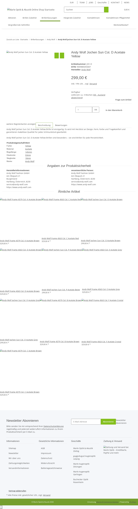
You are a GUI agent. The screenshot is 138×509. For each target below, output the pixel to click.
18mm (28, 158)
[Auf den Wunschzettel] (62, 55)
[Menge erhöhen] (94, 115)
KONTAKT (115, 2)
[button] (115, 9)
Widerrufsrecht (48, 463)
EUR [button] (72, 2)
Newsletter (13, 453)
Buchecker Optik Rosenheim (80, 480)
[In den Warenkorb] (8, 49)
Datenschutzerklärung (54, 426)
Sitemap (12, 448)
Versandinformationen (19, 468)
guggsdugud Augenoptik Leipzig (84, 457)
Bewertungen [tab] (61, 125)
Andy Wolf (29, 161)
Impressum (46, 453)
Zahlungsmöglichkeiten (19, 463)
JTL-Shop (132, 502)
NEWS (126, 2)
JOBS (91, 2)
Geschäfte (102, 2)
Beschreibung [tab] (44, 125)
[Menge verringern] (73, 110)
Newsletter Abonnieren (121, 421)
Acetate (28, 149)
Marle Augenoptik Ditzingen (81, 465)
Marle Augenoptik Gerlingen (81, 473)
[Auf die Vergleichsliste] (56, 55)
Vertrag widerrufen (17, 491)
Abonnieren (108, 421)
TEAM (82, 2)
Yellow (28, 146)
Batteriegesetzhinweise (51, 468)
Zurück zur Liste (12, 39)
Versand (93, 83)
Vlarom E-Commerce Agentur (107, 502)
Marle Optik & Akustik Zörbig (83, 449)
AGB (43, 448)
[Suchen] (106, 9)
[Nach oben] (1, 507)
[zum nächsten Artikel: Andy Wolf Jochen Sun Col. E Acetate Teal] (103, 40)
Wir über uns (14, 458)
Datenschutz (46, 458)
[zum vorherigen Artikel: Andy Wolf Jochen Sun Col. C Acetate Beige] (98, 40)
